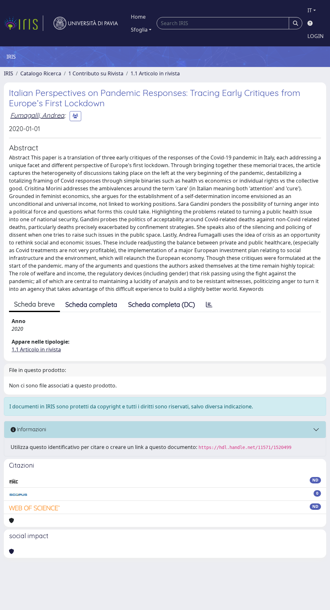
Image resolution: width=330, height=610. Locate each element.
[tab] (209, 304)
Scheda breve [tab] (34, 304)
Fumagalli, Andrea (37, 115)
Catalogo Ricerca (40, 73)
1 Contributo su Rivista (95, 73)
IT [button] (309, 10)
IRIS (8, 73)
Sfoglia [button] (139, 29)
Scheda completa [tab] (91, 304)
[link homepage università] (85, 23)
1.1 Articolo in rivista (155, 73)
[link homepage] (23, 23)
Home (138, 16)
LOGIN (315, 36)
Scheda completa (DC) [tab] (161, 304)
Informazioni (31, 429)
